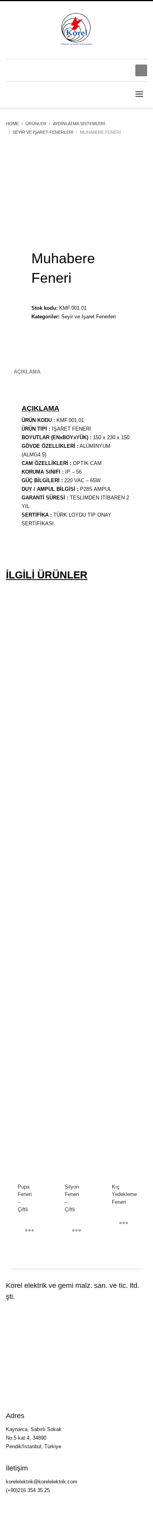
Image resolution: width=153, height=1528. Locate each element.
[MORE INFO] (29, 1231)
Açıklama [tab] (27, 372)
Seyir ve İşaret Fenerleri (88, 317)
